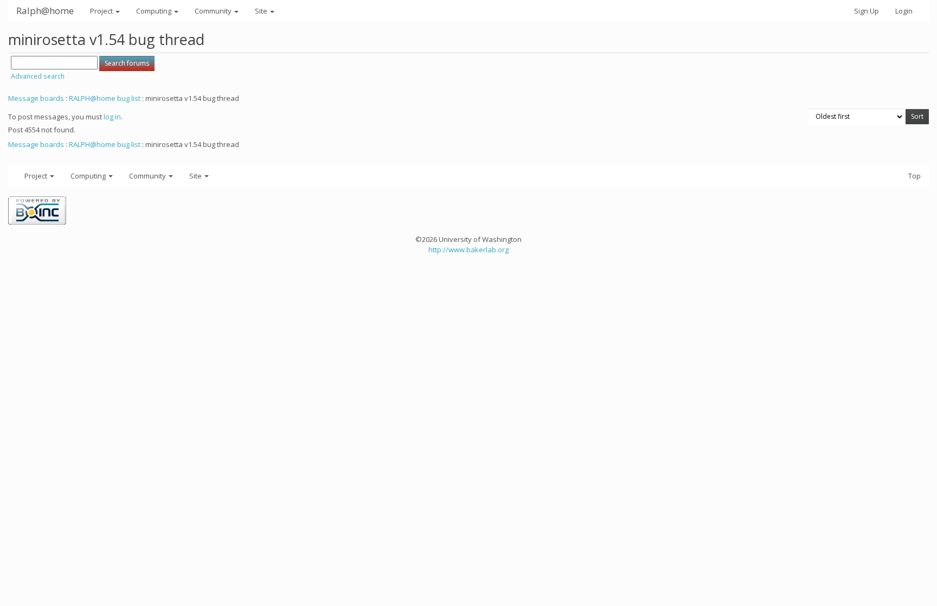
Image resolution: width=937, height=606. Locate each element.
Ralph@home (45, 10)
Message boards (36, 98)
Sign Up (866, 11)
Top (914, 176)
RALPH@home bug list (104, 98)
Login (904, 11)
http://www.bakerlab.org (468, 249)
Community (214, 11)
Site (262, 11)
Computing (154, 11)
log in (112, 117)
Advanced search (38, 76)
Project (102, 11)
